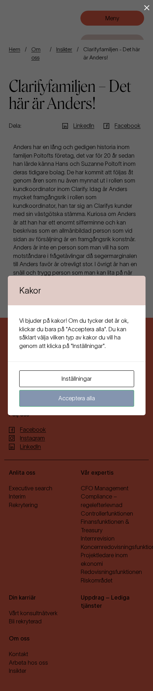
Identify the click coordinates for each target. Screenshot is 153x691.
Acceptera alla (76, 398)
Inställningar (77, 378)
